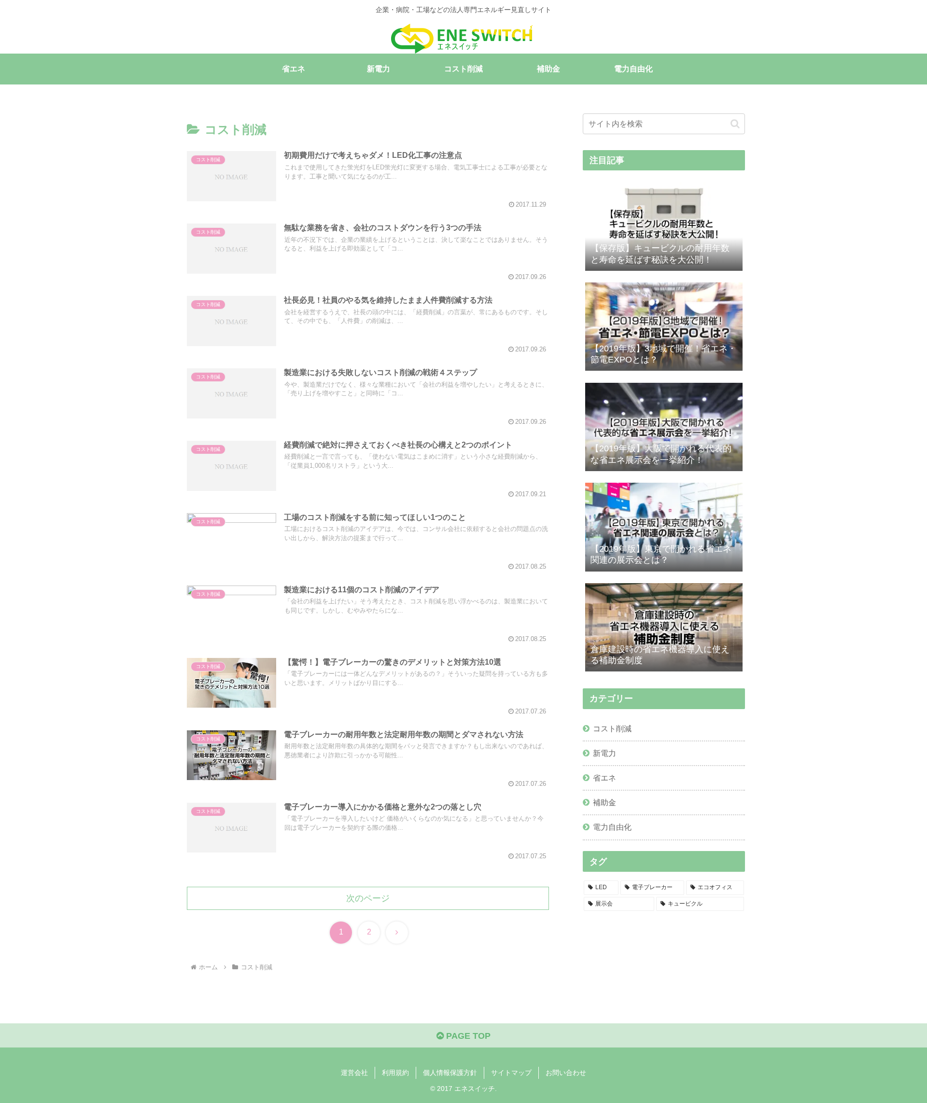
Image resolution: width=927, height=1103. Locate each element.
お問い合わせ (566, 1072)
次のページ (368, 898)
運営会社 (354, 1072)
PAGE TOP (467, 1036)
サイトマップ (511, 1072)
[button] (735, 123)
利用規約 (395, 1072)
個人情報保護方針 (450, 1072)
